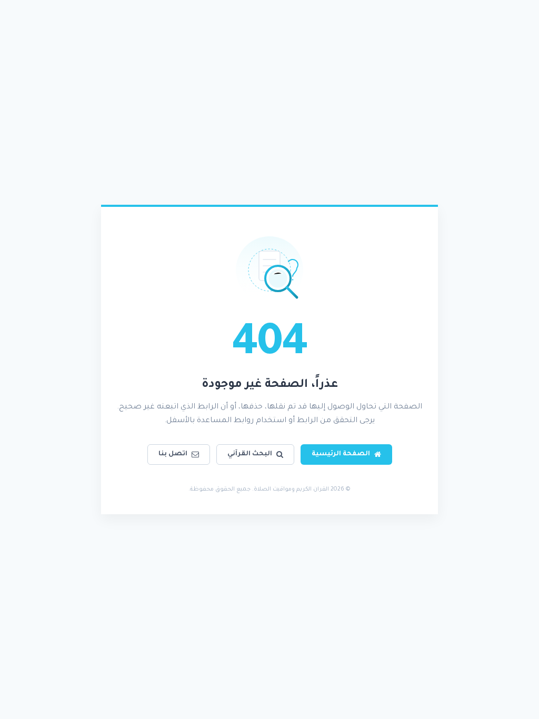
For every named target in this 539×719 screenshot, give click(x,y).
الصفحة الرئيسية (341, 454)
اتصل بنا (172, 454)
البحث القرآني (249, 454)
